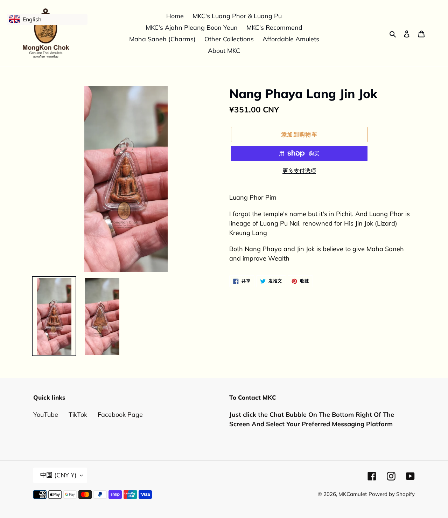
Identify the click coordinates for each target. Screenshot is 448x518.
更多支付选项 (299, 170)
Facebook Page (120, 414)
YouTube (45, 414)
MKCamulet (352, 494)
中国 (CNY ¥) (58, 475)
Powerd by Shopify (392, 494)
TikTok (78, 414)
